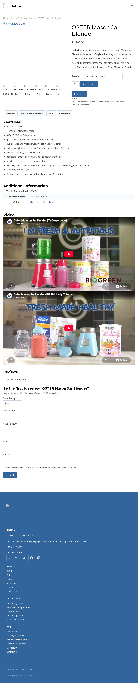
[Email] (24, 558)
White (51, 202)
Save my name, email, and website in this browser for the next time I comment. (41, 467)
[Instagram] (39, 558)
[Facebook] (31, 558)
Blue (32, 202)
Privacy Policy (11, 676)
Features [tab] (11, 113)
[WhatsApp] (17, 558)
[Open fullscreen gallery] (63, 82)
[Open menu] (132, 6)
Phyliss (9, 579)
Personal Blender (82, 104)
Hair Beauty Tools (14, 603)
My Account (11, 647)
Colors (75, 76)
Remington (11, 583)
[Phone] (9, 558)
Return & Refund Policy (17, 639)
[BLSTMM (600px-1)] (34, 53)
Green (39, 202)
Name (7, 441)
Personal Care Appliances (18, 607)
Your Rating (10, 398)
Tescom (10, 587)
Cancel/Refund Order (16, 643)
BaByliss (10, 571)
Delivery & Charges (15, 635)
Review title (9, 410)
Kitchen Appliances (117, 101)
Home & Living (13, 611)
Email (6, 454)
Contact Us (11, 651)
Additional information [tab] (32, 113)
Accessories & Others (16, 619)
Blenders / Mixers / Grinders (92, 101)
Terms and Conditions (27, 676)
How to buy (11, 631)
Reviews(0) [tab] (64, 113)
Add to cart (89, 84)
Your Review (10, 423)
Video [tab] (51, 113)
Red (45, 202)
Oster (106, 101)
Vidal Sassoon (12, 591)
